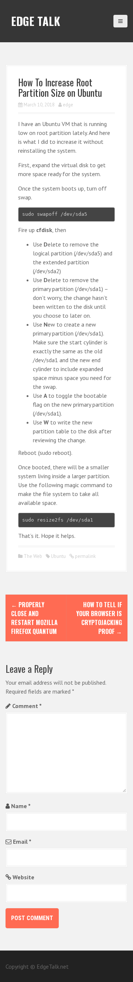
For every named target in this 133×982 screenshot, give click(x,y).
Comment (27, 706)
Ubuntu (58, 556)
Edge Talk (35, 21)
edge (68, 105)
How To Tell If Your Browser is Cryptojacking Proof (99, 618)
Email (22, 841)
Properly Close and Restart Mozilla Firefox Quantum (34, 618)
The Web (33, 556)
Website (23, 877)
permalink (85, 556)
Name (21, 806)
